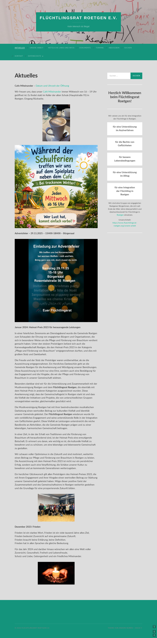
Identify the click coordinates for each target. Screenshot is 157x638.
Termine (100, 48)
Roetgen (120, 215)
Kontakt (19, 56)
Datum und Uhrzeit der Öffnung (52, 86)
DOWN (154, 635)
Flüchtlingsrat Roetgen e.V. (78, 18)
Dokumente (85, 48)
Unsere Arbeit (36, 48)
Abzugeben (114, 48)
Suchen (128, 48)
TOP (154, 626)
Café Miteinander (52, 92)
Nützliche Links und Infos (61, 48)
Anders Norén (126, 628)
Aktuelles (20, 48)
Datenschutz (34, 56)
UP (154, 631)
